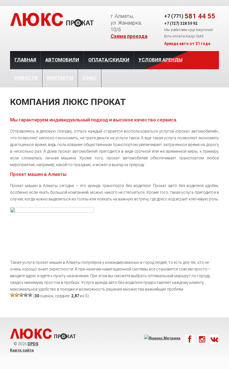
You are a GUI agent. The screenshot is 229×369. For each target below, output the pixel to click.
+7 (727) (171, 23)
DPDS (33, 344)
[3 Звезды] (21, 295)
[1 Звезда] (12, 295)
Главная (25, 60)
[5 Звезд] (30, 295)
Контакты (60, 78)
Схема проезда (129, 36)
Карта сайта (22, 350)
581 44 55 (200, 16)
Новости (26, 78)
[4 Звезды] (25, 295)
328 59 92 (188, 23)
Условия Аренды (160, 60)
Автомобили (62, 60)
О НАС (89, 78)
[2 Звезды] (17, 295)
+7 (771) (173, 16)
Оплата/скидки (108, 60)
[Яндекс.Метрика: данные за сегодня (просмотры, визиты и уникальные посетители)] (162, 338)
